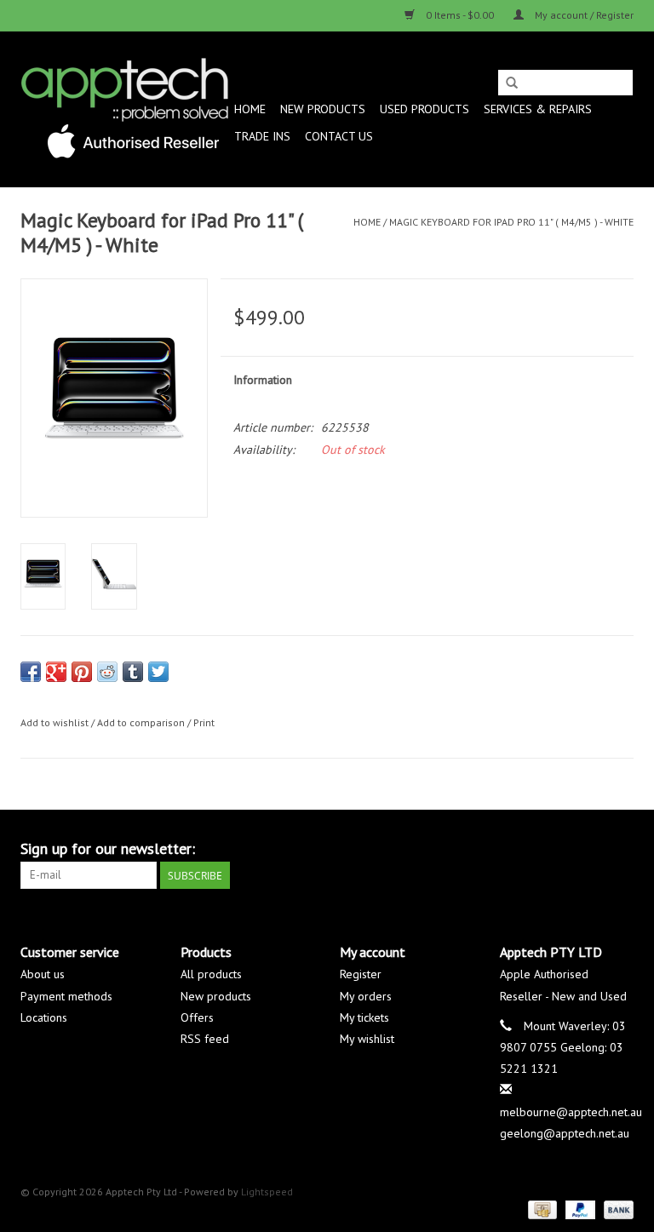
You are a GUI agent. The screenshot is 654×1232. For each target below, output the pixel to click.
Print (204, 722)
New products (216, 996)
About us (42, 974)
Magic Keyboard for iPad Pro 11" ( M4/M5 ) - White (511, 221)
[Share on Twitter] (158, 672)
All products (211, 974)
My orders (366, 996)
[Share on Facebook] (30, 672)
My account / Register (583, 15)
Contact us (339, 136)
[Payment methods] (540, 1208)
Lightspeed (267, 1191)
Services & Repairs (538, 109)
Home (250, 109)
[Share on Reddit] (107, 672)
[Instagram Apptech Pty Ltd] (620, 848)
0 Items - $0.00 (459, 15)
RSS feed (205, 1038)
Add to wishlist (54, 722)
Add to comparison (142, 722)
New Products (322, 109)
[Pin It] (82, 672)
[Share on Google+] (56, 672)
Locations (43, 1017)
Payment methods (66, 996)
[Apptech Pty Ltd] (124, 109)
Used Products (424, 109)
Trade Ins (262, 136)
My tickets (364, 1017)
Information (262, 379)
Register (361, 974)
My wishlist (367, 1038)
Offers (197, 1017)
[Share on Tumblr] (133, 672)
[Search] (511, 83)
